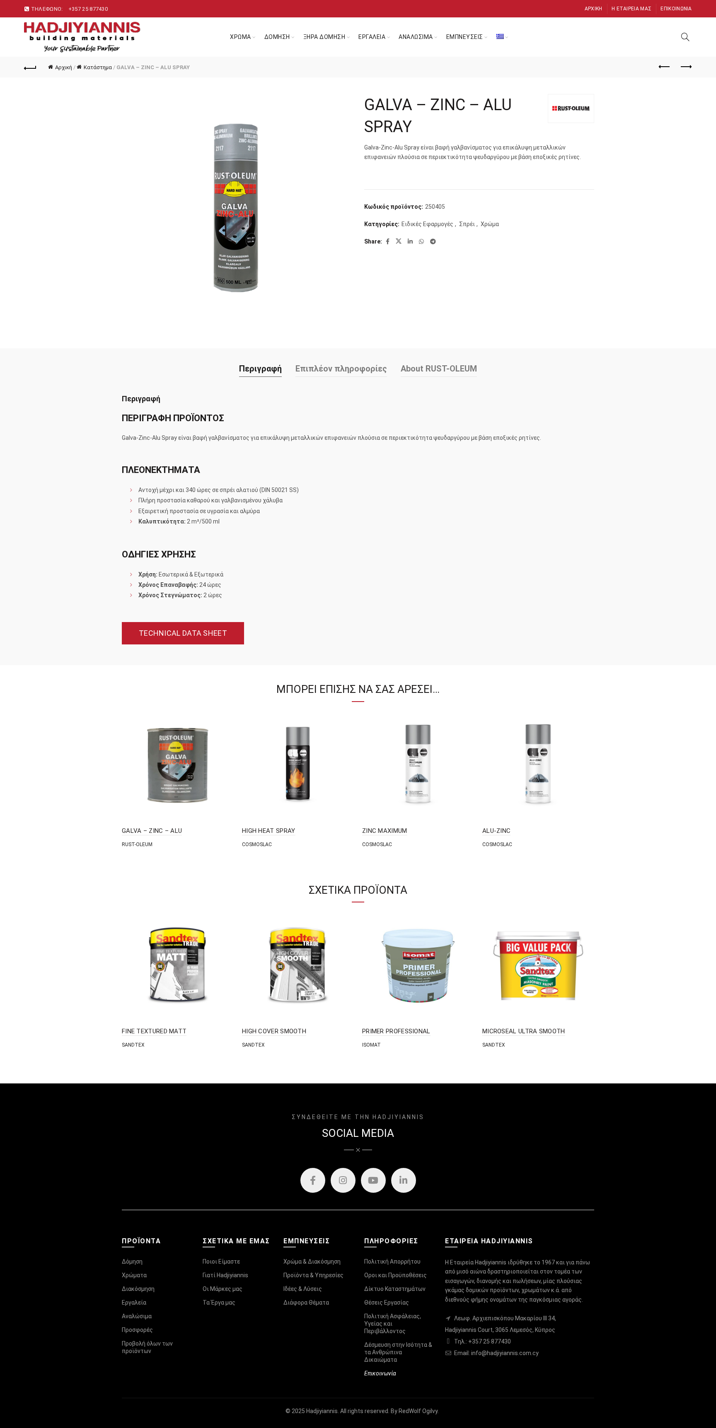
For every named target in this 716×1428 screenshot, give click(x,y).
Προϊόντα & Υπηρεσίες (313, 1275)
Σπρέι (467, 224)
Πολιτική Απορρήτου (392, 1261)
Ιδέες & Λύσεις (302, 1289)
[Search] (685, 37)
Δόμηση (132, 1261)
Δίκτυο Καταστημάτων (395, 1289)
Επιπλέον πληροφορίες (341, 369)
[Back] (30, 67)
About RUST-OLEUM (439, 369)
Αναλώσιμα (137, 1316)
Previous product (665, 67)
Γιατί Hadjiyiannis (225, 1275)
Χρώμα (490, 224)
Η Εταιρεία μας (631, 9)
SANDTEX (133, 1045)
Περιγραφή (260, 369)
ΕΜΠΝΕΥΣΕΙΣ (464, 37)
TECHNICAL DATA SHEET (183, 633)
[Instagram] (343, 1180)
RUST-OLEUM (137, 844)
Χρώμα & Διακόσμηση (312, 1261)
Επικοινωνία (676, 9)
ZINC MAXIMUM (384, 831)
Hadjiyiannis (322, 1411)
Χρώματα (134, 1275)
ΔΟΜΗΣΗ (277, 37)
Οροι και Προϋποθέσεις (395, 1275)
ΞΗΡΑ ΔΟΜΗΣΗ (324, 37)
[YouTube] (373, 1180)
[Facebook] (312, 1180)
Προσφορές (137, 1330)
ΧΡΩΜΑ (240, 37)
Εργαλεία (134, 1302)
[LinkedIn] (403, 1180)
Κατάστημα (98, 67)
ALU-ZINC (496, 831)
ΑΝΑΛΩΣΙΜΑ (416, 37)
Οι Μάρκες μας (222, 1289)
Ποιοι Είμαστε (221, 1261)
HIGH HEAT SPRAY (268, 831)
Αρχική (593, 9)
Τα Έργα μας (219, 1302)
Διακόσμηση (138, 1289)
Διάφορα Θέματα (306, 1302)
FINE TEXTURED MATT (154, 1031)
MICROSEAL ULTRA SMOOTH (523, 1031)
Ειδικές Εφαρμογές (427, 224)
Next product (685, 67)
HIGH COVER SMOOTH (274, 1031)
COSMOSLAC (257, 844)
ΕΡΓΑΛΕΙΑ (371, 37)
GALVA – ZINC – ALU (152, 831)
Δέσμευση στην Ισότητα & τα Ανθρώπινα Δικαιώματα (398, 1352)
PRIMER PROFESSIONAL (396, 1031)
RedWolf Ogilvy (418, 1411)
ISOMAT (371, 1045)
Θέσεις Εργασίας (386, 1302)
